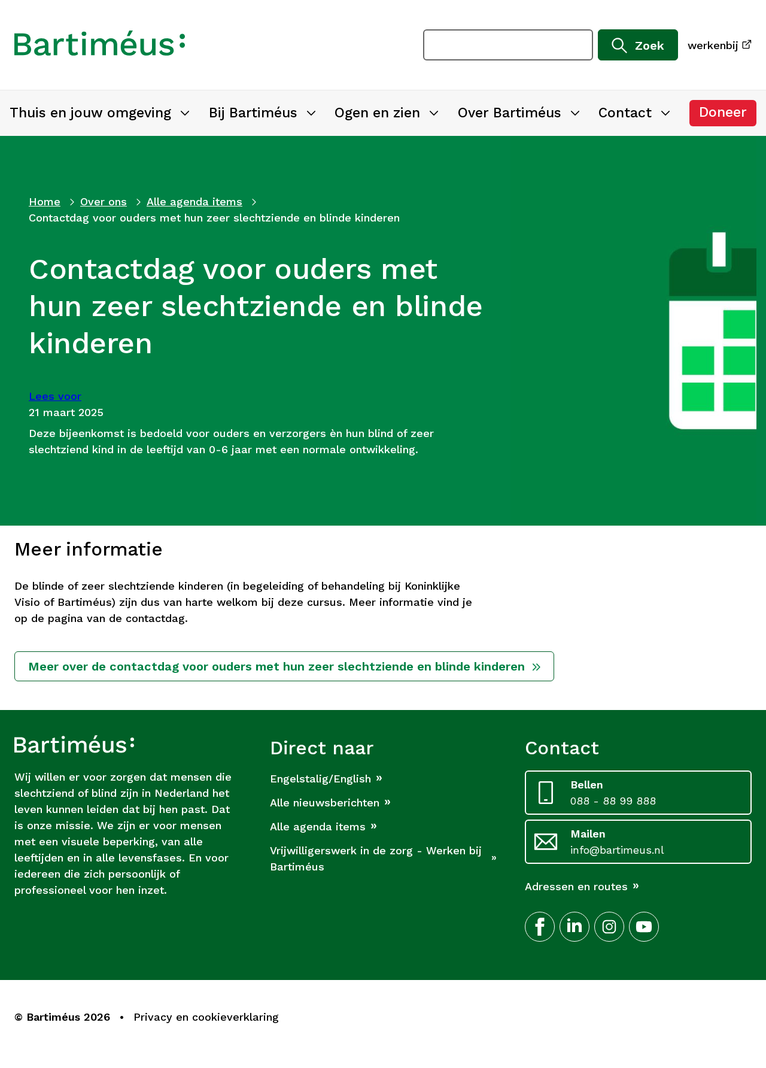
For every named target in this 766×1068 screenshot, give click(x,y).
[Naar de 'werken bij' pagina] (99, 44)
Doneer (727, 115)
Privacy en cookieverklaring (206, 1017)
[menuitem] (99, 113)
